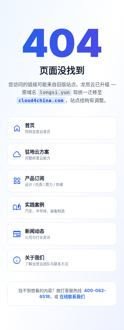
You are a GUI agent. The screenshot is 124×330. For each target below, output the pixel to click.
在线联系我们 (72, 296)
